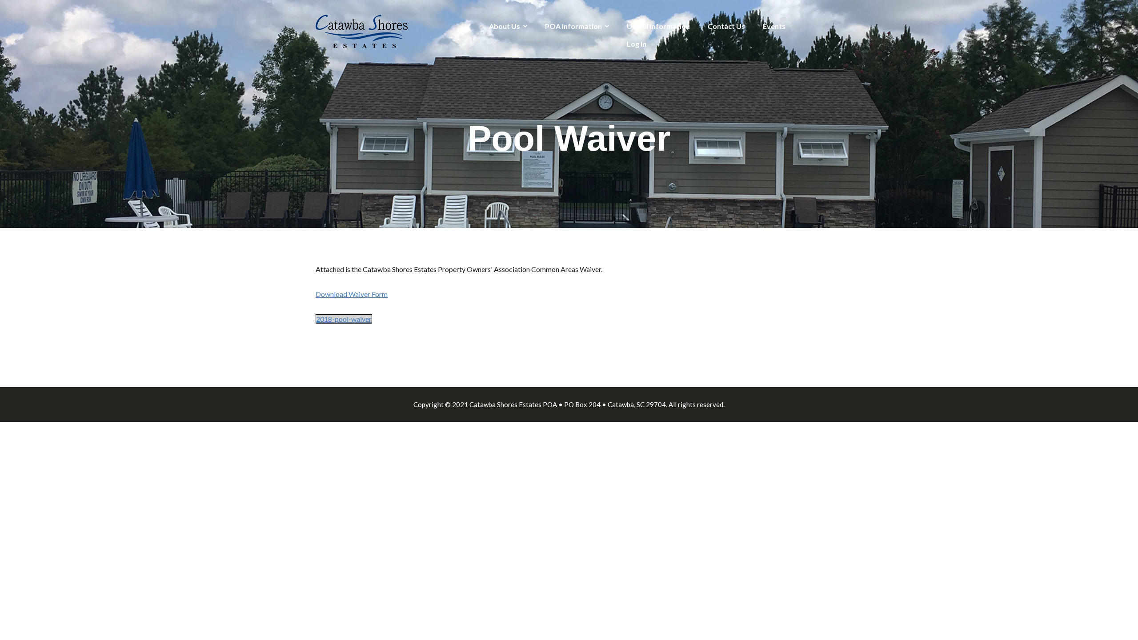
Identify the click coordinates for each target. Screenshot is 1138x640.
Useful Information (658, 26)
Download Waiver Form (352, 294)
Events (774, 26)
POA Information (573, 26)
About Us (504, 26)
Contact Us (726, 26)
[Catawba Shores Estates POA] (362, 30)
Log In (636, 44)
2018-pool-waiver (344, 319)
